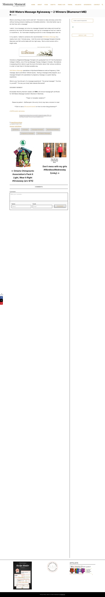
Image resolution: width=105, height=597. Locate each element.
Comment (13, 191)
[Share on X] (1, 300)
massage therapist (37, 129)
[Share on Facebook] (1, 297)
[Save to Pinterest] (1, 303)
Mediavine (62, 594)
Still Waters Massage (49, 37)
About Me (82, 35)
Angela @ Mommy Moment (16, 122)
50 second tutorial (30, 106)
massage (25, 129)
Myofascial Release (52, 129)
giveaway (15, 129)
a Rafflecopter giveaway (17, 111)
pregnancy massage (27, 133)
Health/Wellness (18, 126)
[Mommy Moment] (14, 5)
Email (34, 204)
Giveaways (12, 126)
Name (13, 204)
